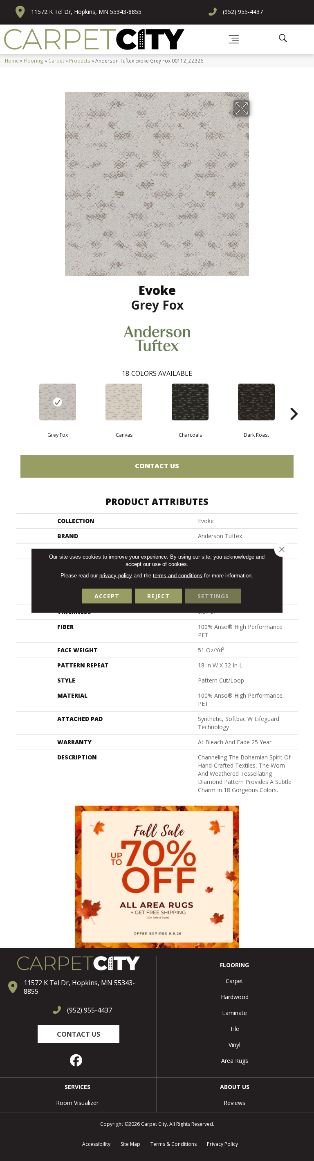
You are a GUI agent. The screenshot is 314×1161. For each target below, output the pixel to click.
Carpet (56, 60)
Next (293, 401)
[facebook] (76, 1060)
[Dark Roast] (256, 402)
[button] (78, 1034)
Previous (20, 401)
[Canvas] (124, 402)
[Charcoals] (190, 402)
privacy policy (115, 575)
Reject (158, 596)
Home (12, 60)
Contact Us (157, 465)
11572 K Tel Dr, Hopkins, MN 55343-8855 (86, 12)
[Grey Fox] (58, 402)
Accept (106, 596)
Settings (213, 596)
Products (79, 60)
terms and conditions (177, 575)
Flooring (33, 60)
